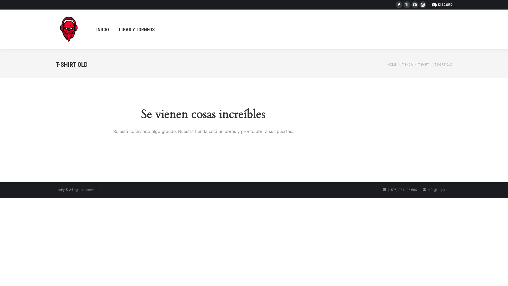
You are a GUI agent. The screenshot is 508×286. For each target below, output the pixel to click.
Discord (445, 5)
